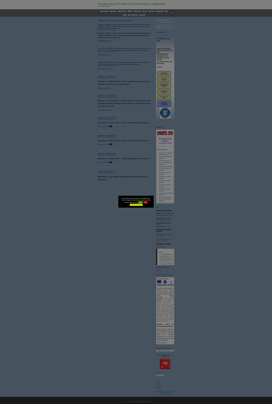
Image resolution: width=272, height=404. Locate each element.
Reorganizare (142, 15)
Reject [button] (145, 202)
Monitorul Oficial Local (133, 15)
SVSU (166, 11)
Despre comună (112, 11)
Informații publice (160, 11)
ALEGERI (125, 15)
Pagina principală (104, 11)
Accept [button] (140, 202)
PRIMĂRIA (130, 11)
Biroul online (151, 11)
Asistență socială (137, 11)
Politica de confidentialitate (136, 205)
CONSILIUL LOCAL (122, 11)
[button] (172, 13)
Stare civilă (144, 11)
